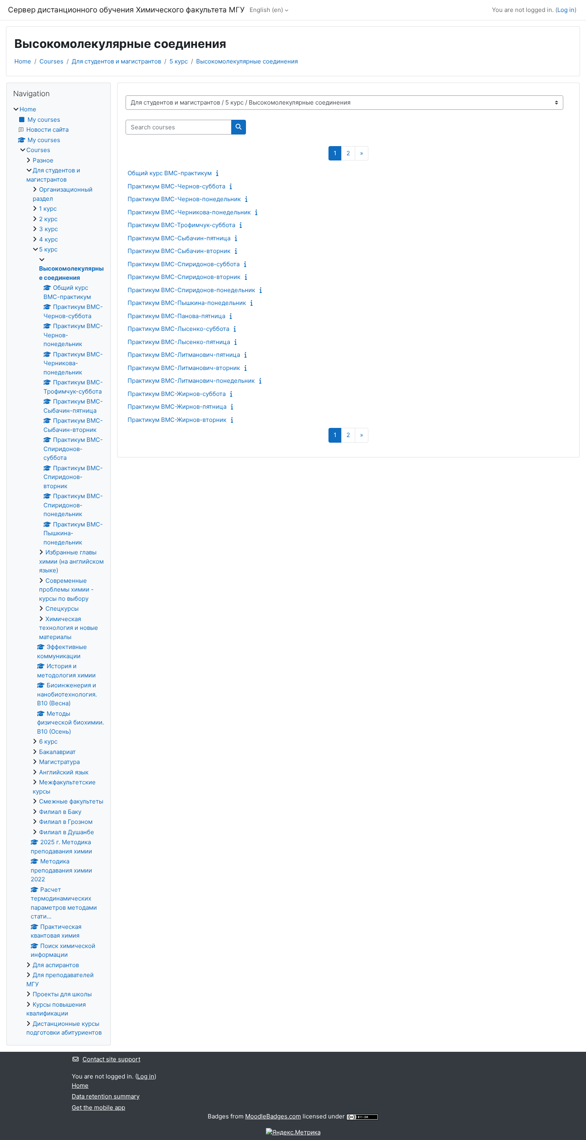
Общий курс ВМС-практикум (170, 173)
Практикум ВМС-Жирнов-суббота (177, 394)
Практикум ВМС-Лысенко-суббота (178, 328)
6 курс (48, 741)
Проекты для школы (62, 994)
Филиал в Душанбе (66, 832)
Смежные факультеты (71, 801)
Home (22, 61)
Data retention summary (106, 1096)
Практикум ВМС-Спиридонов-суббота (184, 264)
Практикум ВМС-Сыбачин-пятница (179, 238)
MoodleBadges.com (273, 1116)
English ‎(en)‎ (266, 10)
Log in (565, 10)
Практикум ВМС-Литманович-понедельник (191, 380)
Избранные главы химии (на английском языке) (71, 561)
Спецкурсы (62, 608)
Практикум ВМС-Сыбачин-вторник (179, 251)
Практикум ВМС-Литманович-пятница (184, 354)
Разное (43, 160)
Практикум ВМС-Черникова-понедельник (189, 212)
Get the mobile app (98, 1107)
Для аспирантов (56, 965)
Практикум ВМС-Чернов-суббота (176, 186)
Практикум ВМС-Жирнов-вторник (177, 420)
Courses (51, 61)
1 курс (48, 208)
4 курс (48, 239)
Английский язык (63, 772)
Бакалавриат (57, 752)
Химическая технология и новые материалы (68, 628)
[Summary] (219, 173)
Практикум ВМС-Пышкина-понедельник (187, 303)
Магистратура (59, 762)
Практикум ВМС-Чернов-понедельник (184, 199)
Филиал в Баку (60, 811)
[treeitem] (58, 571)
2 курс (48, 219)
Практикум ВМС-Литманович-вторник (184, 368)
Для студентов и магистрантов (116, 61)
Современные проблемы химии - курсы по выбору (66, 589)
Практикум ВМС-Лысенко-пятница (179, 342)
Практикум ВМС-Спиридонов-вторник (184, 277)
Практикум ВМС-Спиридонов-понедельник (191, 290)
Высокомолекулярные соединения (247, 61)
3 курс (48, 229)
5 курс (178, 61)
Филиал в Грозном (65, 821)
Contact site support (111, 1059)
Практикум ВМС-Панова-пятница (176, 316)
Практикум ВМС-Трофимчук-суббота (181, 225)
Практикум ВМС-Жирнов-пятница (177, 406)
